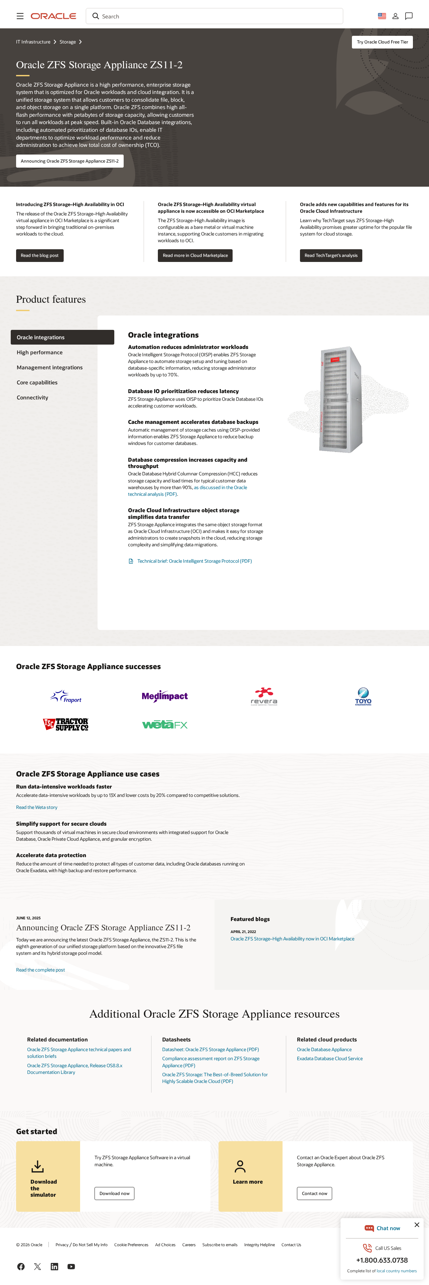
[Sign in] (395, 16)
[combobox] (214, 16)
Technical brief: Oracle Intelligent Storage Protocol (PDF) (194, 561)
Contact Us (291, 1244)
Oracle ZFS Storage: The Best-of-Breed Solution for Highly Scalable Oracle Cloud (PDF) (215, 1077)
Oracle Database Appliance (324, 1049)
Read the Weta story (36, 807)
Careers (189, 1244)
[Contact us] (409, 16)
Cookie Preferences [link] (131, 1244)
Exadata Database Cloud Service (330, 1058)
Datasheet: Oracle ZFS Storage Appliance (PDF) (210, 1049)
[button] (20, 16)
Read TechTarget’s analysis (331, 255)
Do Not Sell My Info (90, 1244)
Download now (115, 1193)
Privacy (62, 1244)
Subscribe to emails (220, 1244)
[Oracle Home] (53, 16)
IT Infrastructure (33, 41)
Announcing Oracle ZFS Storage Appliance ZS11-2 (70, 161)
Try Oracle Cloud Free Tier (382, 41)
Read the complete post (40, 970)
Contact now (314, 1193)
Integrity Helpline (259, 1244)
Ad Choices (165, 1244)
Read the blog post (40, 255)
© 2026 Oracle (29, 1244)
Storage (68, 41)
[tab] (62, 337)
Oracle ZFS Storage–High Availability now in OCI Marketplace (292, 938)
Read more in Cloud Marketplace (195, 255)
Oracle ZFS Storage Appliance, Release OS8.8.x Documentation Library (74, 1068)
